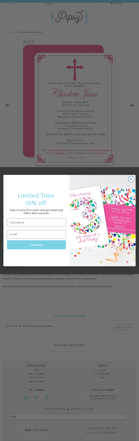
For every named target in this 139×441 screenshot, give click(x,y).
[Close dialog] (131, 179)
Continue (36, 245)
